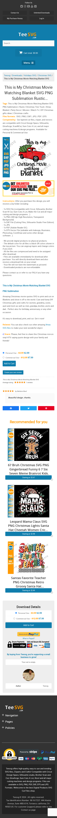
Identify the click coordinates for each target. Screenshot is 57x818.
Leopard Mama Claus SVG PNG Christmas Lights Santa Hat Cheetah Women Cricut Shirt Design (28, 526)
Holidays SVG (30, 75)
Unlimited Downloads (42, 13)
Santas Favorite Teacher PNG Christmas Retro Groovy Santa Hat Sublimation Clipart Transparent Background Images (28, 582)
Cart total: (30, 53)
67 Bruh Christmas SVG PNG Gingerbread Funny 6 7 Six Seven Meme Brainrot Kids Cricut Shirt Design (28, 469)
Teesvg (7, 75)
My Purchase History (15, 18)
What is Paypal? (29, 638)
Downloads (17, 75)
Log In (41, 18)
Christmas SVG (44, 75)
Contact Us (15, 13)
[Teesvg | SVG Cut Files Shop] (28, 37)
